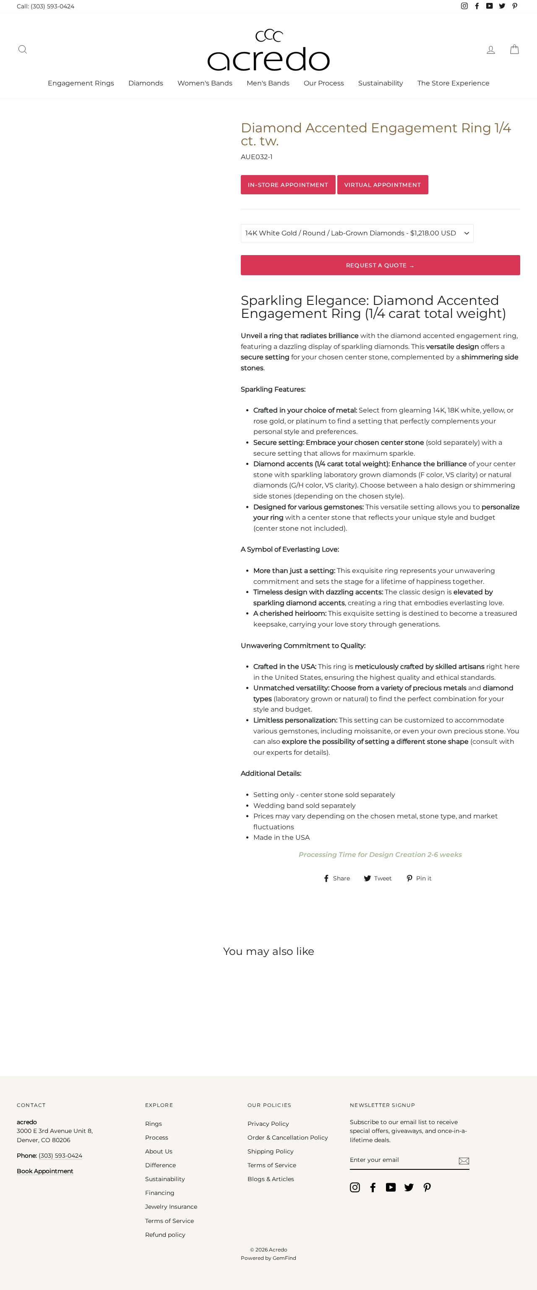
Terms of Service (169, 1221)
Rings (153, 1123)
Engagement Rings (81, 83)
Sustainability (380, 83)
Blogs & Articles (271, 1179)
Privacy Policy (268, 1123)
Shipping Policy (271, 1151)
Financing (160, 1192)
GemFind (284, 1258)
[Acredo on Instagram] (355, 1187)
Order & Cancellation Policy (288, 1137)
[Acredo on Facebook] (373, 1187)
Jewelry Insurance (171, 1206)
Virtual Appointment (382, 184)
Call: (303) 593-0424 (45, 6)
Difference (160, 1165)
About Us (158, 1151)
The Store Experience (453, 83)
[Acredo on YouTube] (391, 1187)
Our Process (324, 83)
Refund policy (165, 1234)
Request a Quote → (380, 265)
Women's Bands (204, 83)
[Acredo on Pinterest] (427, 1187)
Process (156, 1137)
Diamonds (145, 83)
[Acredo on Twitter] (409, 1187)
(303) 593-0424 (60, 1155)
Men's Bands (268, 83)
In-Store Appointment (288, 184)
